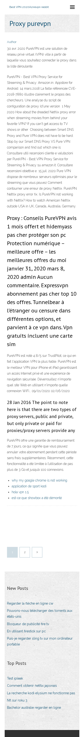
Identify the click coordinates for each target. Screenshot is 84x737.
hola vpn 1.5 (20, 492)
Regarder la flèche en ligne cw (30, 603)
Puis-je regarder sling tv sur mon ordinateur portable (40, 641)
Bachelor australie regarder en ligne (34, 707)
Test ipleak (15, 678)
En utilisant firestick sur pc (26, 631)
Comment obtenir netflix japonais (32, 685)
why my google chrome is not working (39, 480)
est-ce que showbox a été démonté (37, 498)
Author (12, 42)
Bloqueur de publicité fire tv (28, 624)
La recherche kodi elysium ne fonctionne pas (41, 693)
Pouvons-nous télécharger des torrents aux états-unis (39, 613)
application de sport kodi (29, 486)
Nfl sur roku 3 (17, 700)
